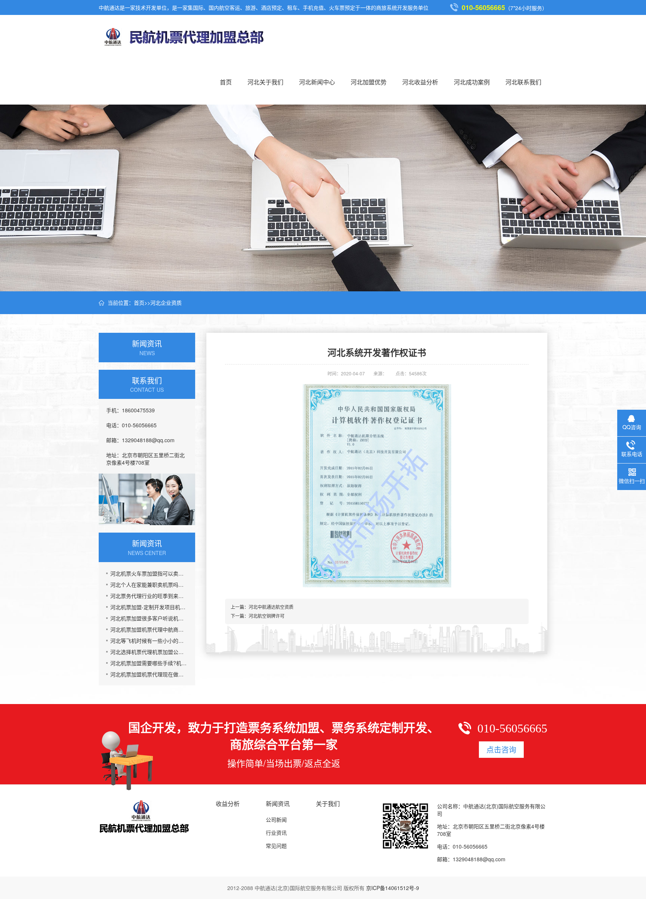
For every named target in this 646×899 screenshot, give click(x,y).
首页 (226, 82)
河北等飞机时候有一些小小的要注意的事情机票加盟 (149, 640)
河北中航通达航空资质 (271, 607)
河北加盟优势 (369, 82)
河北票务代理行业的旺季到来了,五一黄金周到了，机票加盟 (149, 595)
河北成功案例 (472, 82)
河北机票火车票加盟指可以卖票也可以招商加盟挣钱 (149, 573)
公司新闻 (276, 819)
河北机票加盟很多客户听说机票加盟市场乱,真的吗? (149, 618)
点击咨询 (501, 749)
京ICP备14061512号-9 (392, 888)
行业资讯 (276, 832)
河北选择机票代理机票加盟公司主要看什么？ (149, 651)
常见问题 (276, 845)
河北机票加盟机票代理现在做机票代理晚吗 (149, 674)
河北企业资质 (166, 302)
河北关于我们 (265, 82)
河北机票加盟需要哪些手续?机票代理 (149, 663)
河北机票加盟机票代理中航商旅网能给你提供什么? (149, 629)
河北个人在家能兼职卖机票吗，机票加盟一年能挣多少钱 (149, 584)
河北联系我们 (523, 82)
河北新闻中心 (317, 82)
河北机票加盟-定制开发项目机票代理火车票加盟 (149, 607)
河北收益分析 (420, 82)
